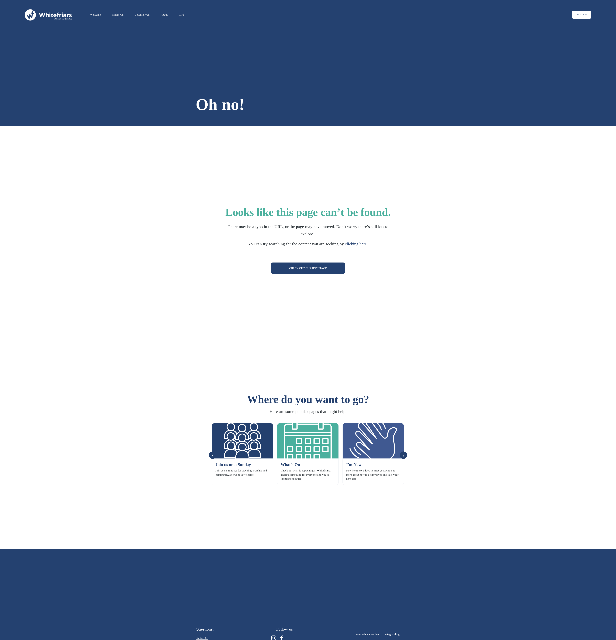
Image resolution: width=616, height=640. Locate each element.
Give (181, 14)
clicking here (356, 244)
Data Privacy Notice (367, 634)
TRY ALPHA (581, 15)
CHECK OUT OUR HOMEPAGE (308, 268)
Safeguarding (392, 634)
